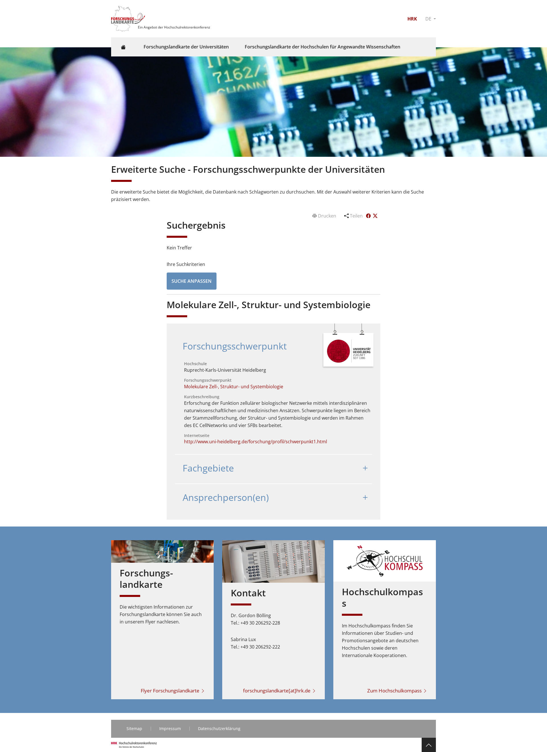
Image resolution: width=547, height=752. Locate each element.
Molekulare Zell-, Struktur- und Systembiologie (233, 386)
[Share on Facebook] (369, 216)
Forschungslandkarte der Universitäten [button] (186, 47)
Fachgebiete (208, 468)
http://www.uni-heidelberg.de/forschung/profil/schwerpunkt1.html (255, 441)
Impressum (170, 728)
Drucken (327, 216)
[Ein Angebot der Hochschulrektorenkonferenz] (128, 18)
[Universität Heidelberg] (349, 350)
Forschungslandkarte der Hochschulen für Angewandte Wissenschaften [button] (322, 47)
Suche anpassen (192, 281)
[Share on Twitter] (375, 216)
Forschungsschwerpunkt (235, 346)
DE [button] (428, 19)
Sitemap (134, 728)
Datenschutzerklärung (219, 728)
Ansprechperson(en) (226, 497)
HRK (412, 19)
